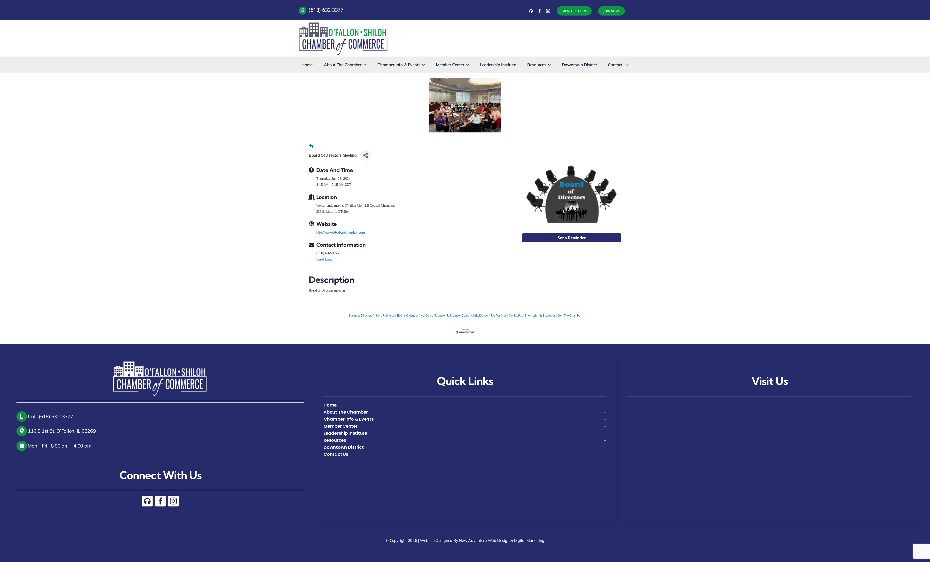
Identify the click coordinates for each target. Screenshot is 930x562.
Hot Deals (426, 315)
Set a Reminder (572, 237)
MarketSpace (479, 315)
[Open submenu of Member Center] (605, 426)
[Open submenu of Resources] (605, 440)
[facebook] (540, 11)
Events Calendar (407, 315)
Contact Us (516, 315)
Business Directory (360, 315)
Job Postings (498, 315)
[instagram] (548, 11)
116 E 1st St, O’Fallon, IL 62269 (61, 431)
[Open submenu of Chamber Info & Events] (605, 419)
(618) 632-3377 (326, 10)
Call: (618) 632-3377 (50, 416)
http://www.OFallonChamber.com (340, 232)
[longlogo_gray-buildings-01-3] (343, 22)
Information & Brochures (540, 315)
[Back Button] (311, 146)
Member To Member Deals (452, 315)
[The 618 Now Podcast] (531, 11)
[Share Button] (365, 155)
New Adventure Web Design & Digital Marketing (501, 540)
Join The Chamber (569, 315)
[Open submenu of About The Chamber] (605, 412)
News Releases (385, 315)
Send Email (324, 259)
